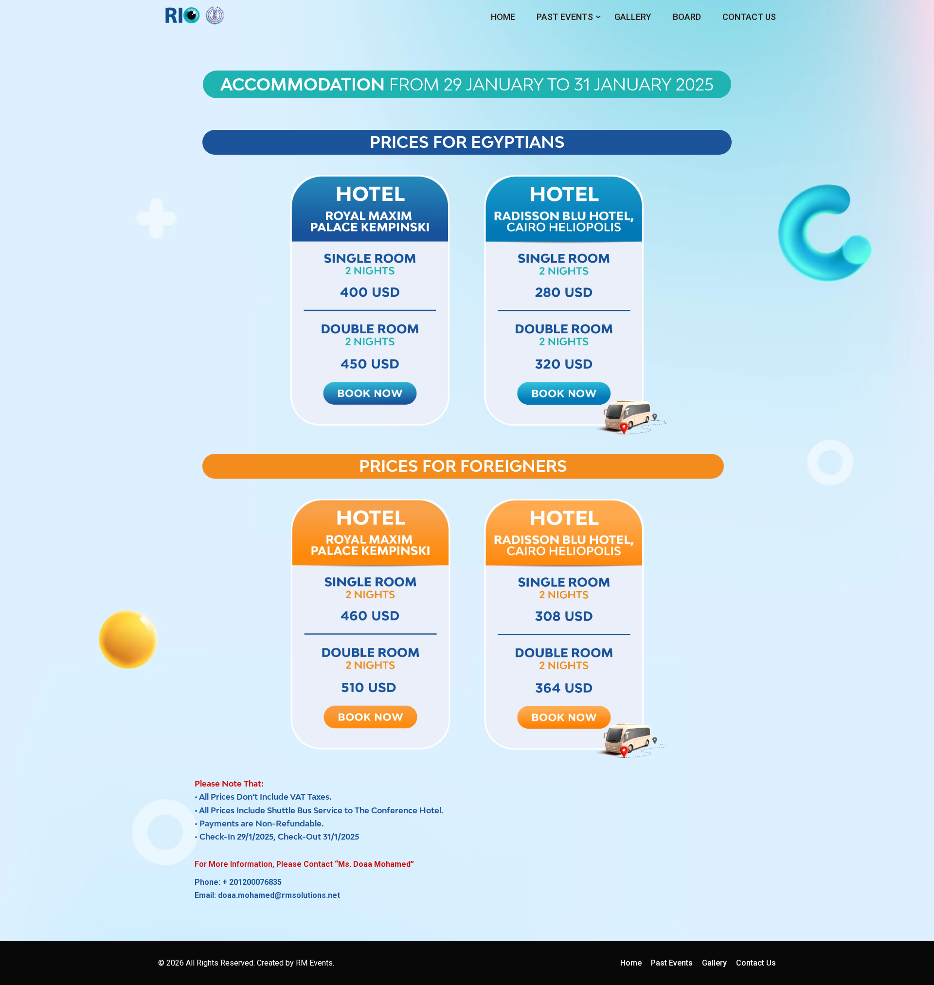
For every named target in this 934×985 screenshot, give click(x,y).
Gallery (632, 17)
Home (503, 17)
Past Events (565, 17)
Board (687, 17)
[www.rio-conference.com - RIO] (194, 15)
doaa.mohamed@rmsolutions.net (279, 895)
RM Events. (315, 962)
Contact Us (749, 17)
